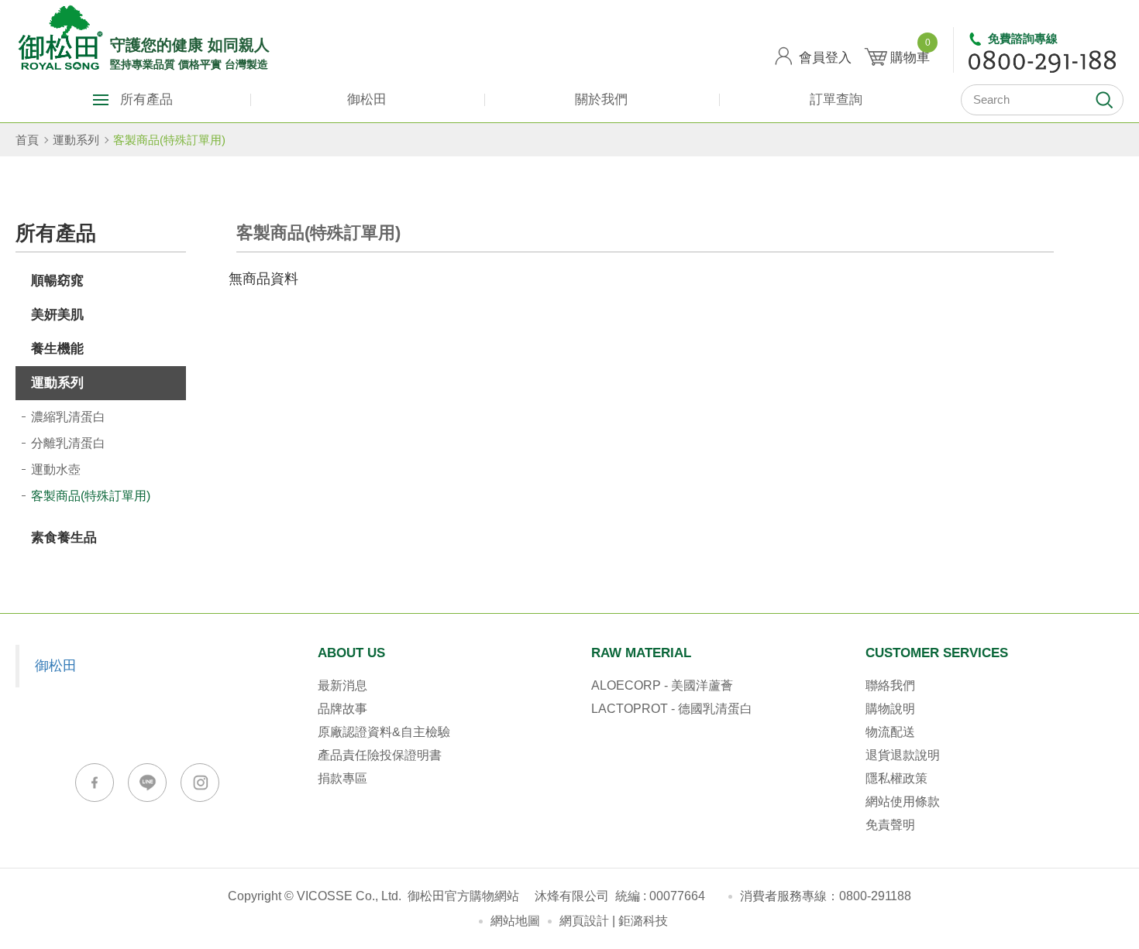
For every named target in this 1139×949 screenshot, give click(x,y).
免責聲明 (890, 824)
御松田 (367, 99)
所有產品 (146, 99)
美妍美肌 (57, 314)
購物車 (910, 52)
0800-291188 (875, 896)
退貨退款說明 (902, 755)
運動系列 (76, 139)
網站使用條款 (902, 801)
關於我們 (601, 99)
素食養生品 (64, 537)
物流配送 (890, 731)
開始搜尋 (1104, 99)
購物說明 (890, 708)
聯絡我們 (890, 685)
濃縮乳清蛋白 (68, 416)
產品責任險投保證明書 (380, 755)
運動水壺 (56, 469)
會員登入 (825, 57)
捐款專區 (342, 778)
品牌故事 (342, 708)
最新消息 (342, 685)
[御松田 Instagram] (200, 782)
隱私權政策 (896, 778)
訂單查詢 (836, 99)
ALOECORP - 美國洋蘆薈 (662, 685)
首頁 (27, 139)
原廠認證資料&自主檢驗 (384, 731)
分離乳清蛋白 (68, 443)
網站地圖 (515, 920)
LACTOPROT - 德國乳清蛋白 (671, 708)
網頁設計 (584, 920)
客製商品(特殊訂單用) (169, 139)
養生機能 (57, 348)
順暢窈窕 (57, 280)
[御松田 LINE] (147, 782)
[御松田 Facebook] (94, 782)
